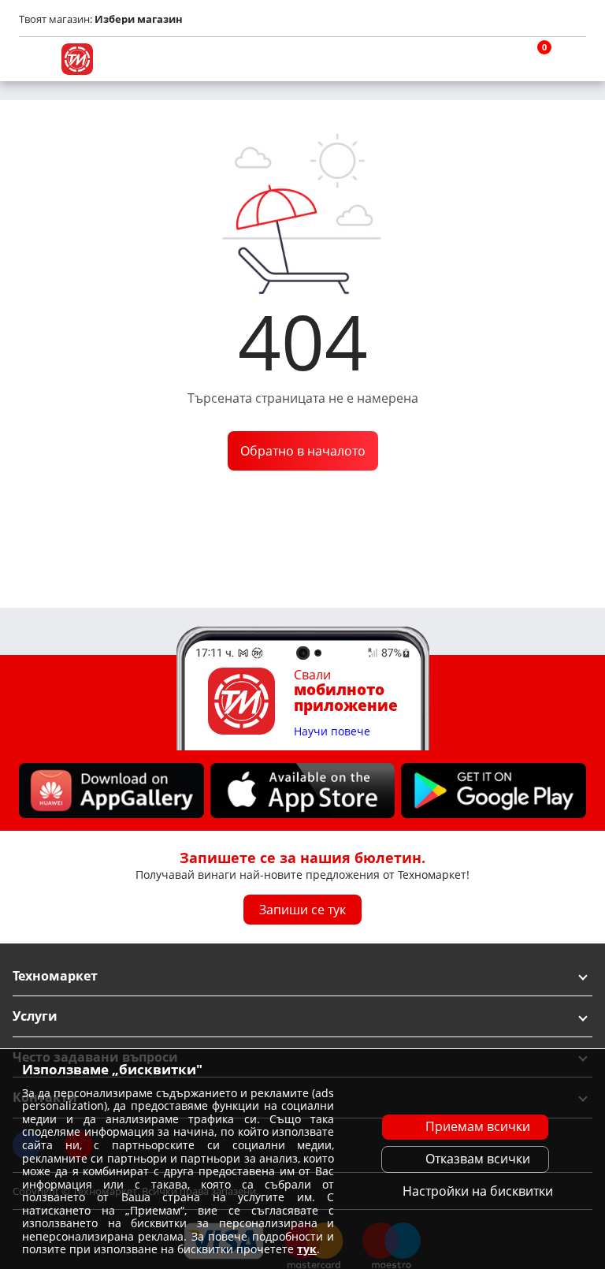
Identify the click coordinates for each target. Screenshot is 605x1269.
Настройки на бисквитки (478, 1191)
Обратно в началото (303, 451)
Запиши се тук (302, 909)
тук (307, 1248)
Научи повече (332, 732)
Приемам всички (477, 1126)
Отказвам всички (477, 1158)
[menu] (34, 59)
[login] (570, 59)
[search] (494, 59)
